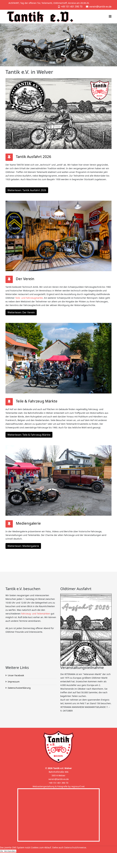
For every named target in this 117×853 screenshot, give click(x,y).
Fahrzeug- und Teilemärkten (35, 613)
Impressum (14, 681)
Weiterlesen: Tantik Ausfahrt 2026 (26, 190)
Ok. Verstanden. (8, 851)
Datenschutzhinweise (75, 847)
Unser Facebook (16, 675)
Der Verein (25, 278)
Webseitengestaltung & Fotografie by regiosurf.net (59, 786)
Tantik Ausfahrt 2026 (33, 156)
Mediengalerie (28, 523)
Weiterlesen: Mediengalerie (23, 546)
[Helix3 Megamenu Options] (110, 16)
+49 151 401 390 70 (71, 6)
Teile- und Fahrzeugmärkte (29, 297)
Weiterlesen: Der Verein (21, 312)
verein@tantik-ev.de (100, 6)
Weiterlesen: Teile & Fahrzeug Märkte (28, 434)
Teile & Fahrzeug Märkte (36, 401)
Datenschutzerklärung (19, 687)
